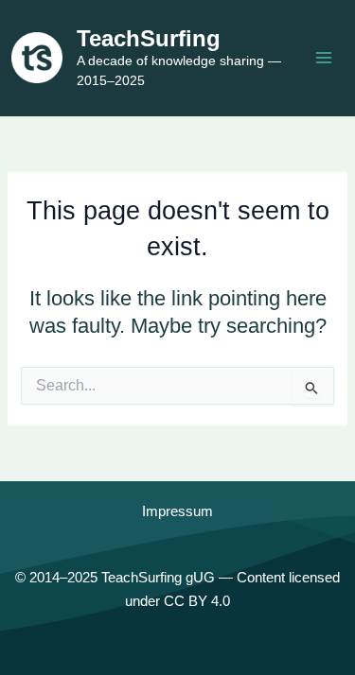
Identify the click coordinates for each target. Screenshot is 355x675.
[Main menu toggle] (324, 58)
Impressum (177, 511)
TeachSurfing (149, 38)
